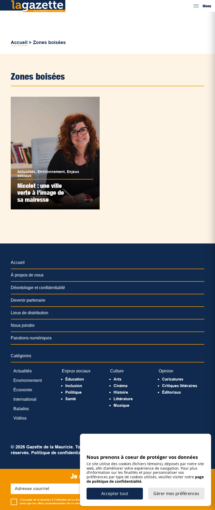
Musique (121, 405)
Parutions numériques (31, 338)
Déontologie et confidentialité (38, 287)
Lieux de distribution (29, 313)
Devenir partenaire (28, 300)
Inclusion (73, 385)
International (24, 399)
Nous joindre (23, 325)
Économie (22, 390)
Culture (117, 371)
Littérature (123, 399)
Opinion (166, 371)
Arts (117, 379)
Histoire (121, 392)
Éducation (74, 379)
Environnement (51, 172)
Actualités (26, 172)
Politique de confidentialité (59, 452)
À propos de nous (27, 275)
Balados (21, 408)
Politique (73, 392)
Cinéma (120, 385)
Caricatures (172, 379)
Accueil (19, 42)
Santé (70, 399)
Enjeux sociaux (76, 371)
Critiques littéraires (179, 385)
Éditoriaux (171, 392)
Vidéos (19, 418)
